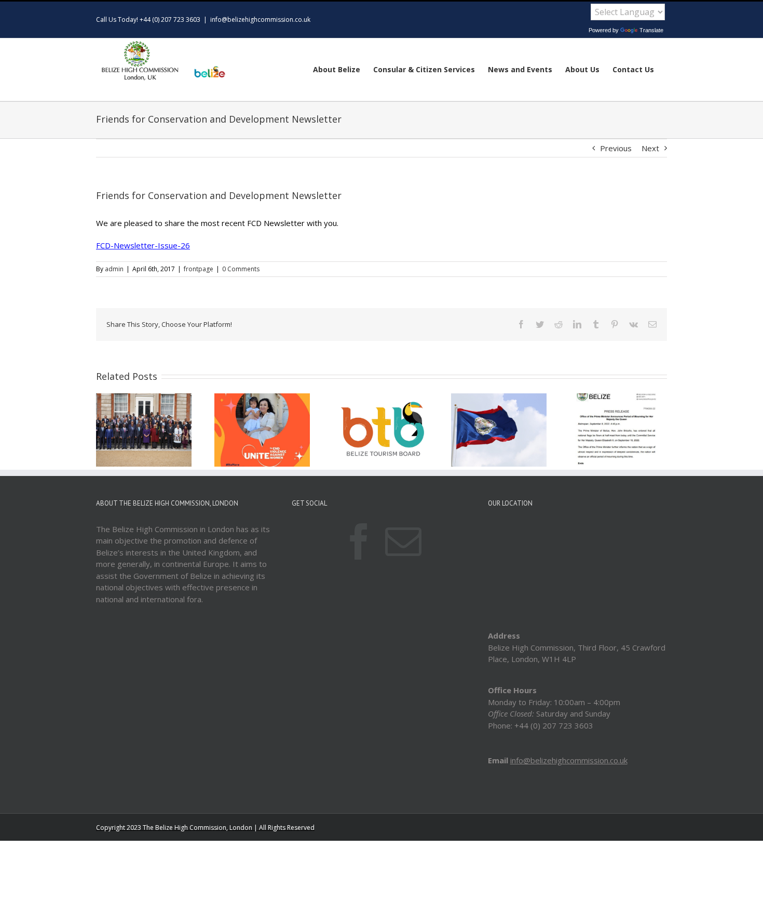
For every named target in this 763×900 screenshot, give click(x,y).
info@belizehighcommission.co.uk (260, 19)
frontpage (198, 268)
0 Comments (241, 268)
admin (114, 268)
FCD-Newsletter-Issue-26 (143, 245)
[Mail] (403, 541)
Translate (651, 30)
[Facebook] (359, 541)
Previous (616, 148)
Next (650, 148)
